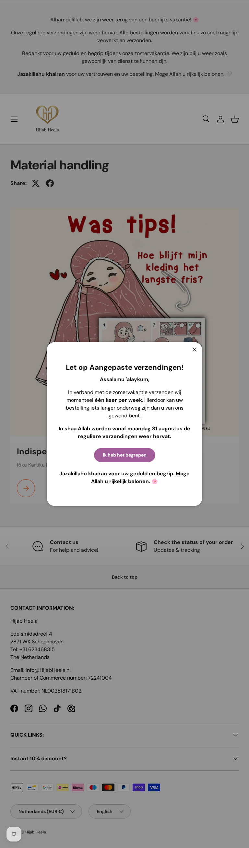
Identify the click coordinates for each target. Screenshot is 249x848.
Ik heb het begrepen (125, 455)
